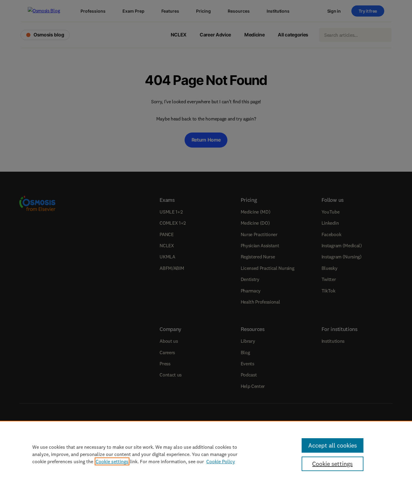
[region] (206, 454)
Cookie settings (112, 461)
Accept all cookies (332, 445)
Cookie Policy (220, 461)
